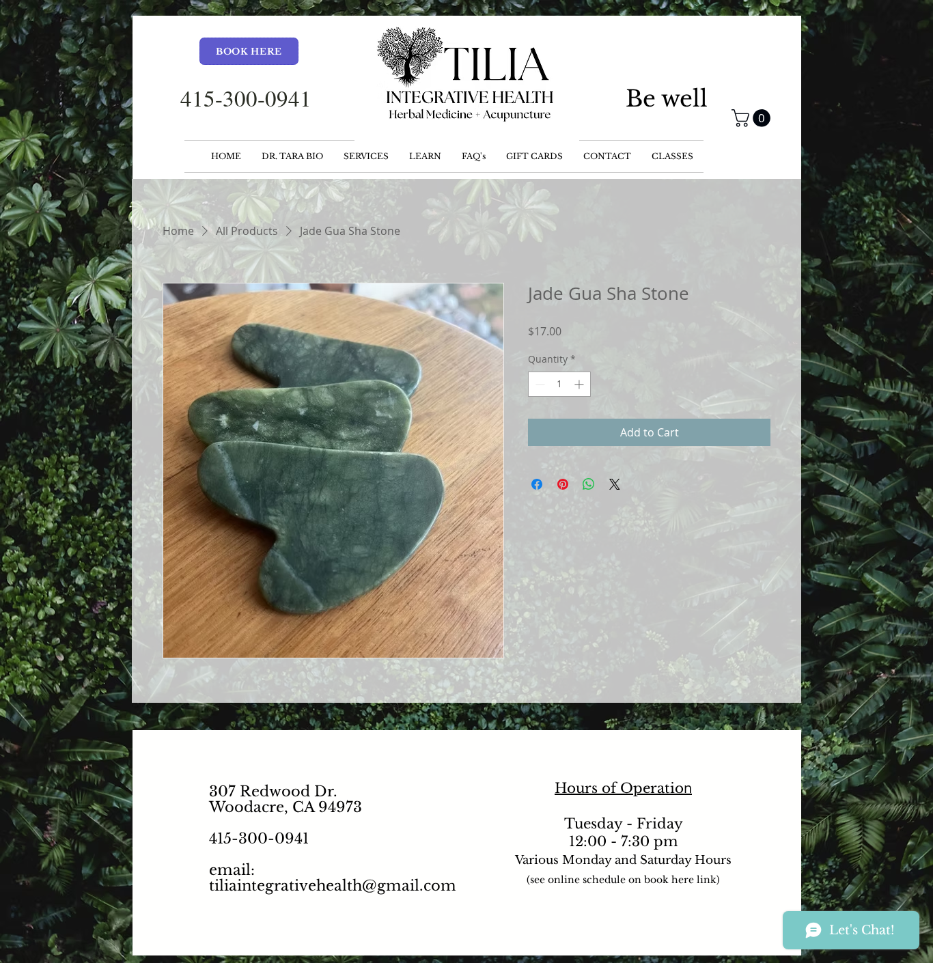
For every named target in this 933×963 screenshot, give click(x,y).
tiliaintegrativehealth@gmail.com (332, 886)
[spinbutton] (559, 384)
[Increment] (580, 384)
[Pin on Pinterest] (563, 484)
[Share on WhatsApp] (589, 484)
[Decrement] (538, 384)
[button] (753, 118)
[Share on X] (615, 484)
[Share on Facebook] (537, 484)
